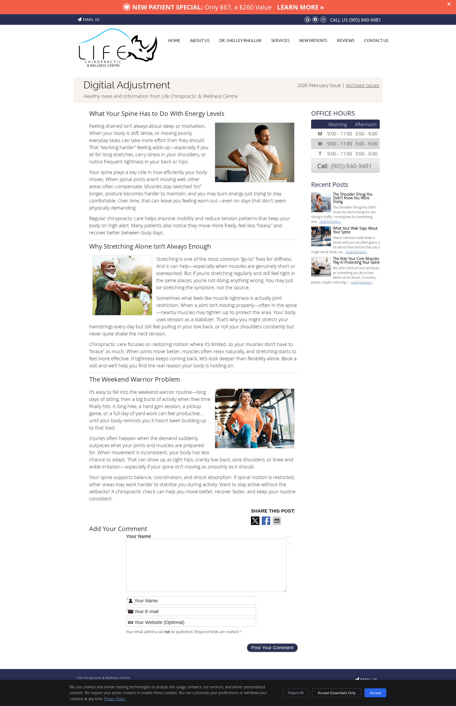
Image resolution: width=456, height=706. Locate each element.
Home (174, 40)
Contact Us (376, 40)
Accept (375, 693)
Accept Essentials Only (337, 693)
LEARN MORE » (300, 7)
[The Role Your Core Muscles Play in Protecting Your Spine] (321, 267)
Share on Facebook (266, 521)
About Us (200, 40)
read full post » (330, 221)
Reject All (295, 693)
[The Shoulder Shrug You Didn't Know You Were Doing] (321, 202)
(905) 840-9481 (365, 20)
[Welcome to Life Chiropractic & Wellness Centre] (117, 70)
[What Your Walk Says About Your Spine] (321, 236)
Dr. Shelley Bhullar (240, 40)
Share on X (255, 521)
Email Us (91, 19)
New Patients (313, 40)
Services (280, 40)
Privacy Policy (115, 698)
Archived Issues (362, 85)
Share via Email (277, 521)
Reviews (345, 40)
